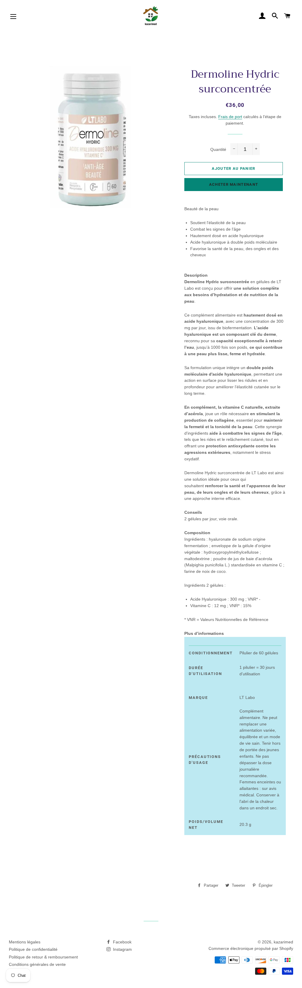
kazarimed (283, 942)
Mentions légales (24, 942)
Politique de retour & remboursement (43, 957)
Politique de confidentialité (33, 949)
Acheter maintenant (233, 184)
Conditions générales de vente (37, 964)
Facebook (122, 942)
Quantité (218, 149)
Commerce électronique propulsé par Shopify (251, 948)
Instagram (122, 949)
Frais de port (230, 116)
